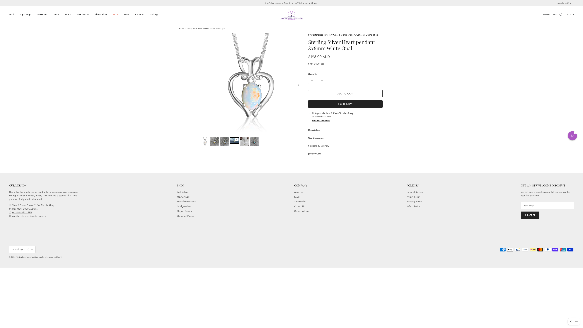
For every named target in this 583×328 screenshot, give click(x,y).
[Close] (333, 129)
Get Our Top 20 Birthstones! (271, 183)
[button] (572, 135)
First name (257, 151)
